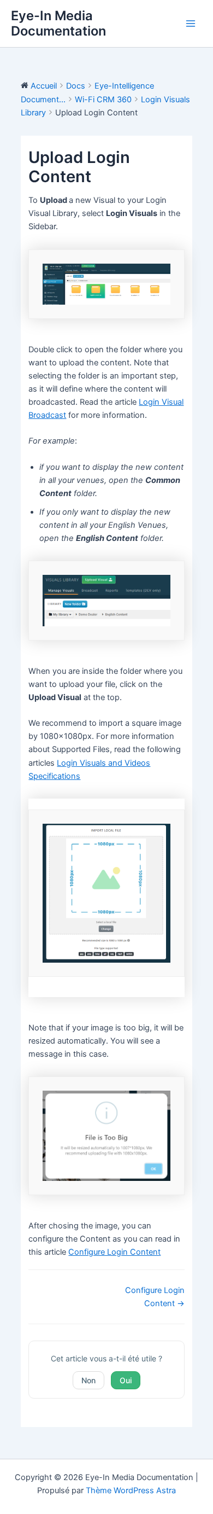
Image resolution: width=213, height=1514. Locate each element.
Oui (126, 1380)
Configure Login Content (114, 1252)
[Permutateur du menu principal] (190, 23)
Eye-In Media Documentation (58, 23)
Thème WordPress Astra (131, 1490)
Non (88, 1380)
